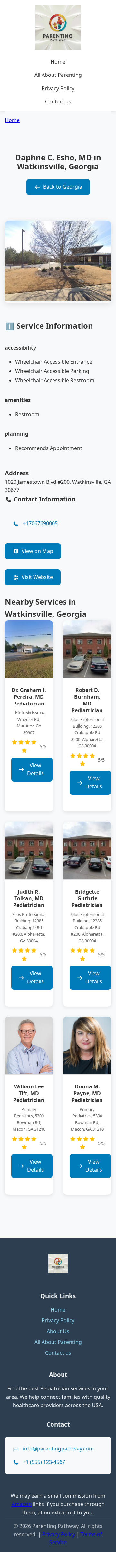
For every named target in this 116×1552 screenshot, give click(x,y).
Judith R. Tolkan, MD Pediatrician (28, 898)
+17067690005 (40, 523)
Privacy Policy (58, 88)
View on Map (37, 550)
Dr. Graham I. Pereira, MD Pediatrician (29, 697)
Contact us (58, 101)
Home (58, 61)
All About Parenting (58, 74)
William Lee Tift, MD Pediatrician (28, 1093)
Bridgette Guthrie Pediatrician (87, 898)
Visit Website (37, 577)
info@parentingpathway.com (58, 1448)
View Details (35, 769)
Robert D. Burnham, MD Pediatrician (87, 700)
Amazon (22, 1504)
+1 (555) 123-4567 (44, 1462)
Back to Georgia (62, 186)
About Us (58, 1331)
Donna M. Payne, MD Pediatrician (87, 1093)
